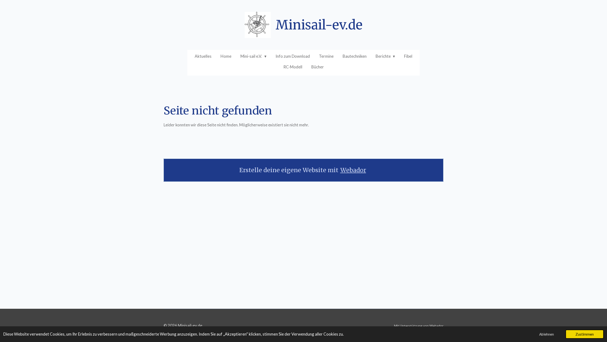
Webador (353, 170)
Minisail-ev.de (319, 25)
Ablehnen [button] (546, 334)
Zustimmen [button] (584, 334)
